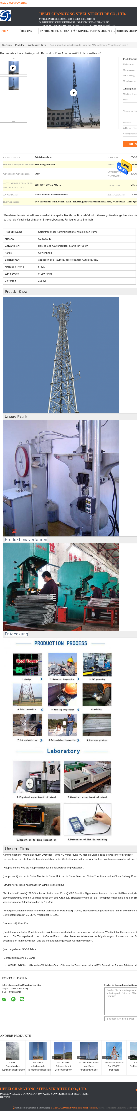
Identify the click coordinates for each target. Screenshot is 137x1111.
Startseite (7, 45)
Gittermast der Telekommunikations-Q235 (80, 965)
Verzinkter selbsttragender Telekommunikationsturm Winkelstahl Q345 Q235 (38, 1069)
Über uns (25, 31)
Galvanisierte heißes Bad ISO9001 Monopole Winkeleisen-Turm (114, 1068)
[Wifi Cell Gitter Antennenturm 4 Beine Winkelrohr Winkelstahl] (63, 1051)
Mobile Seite (20, 1107)
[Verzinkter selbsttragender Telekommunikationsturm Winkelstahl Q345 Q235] (38, 1051)
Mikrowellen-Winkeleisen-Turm (44, 965)
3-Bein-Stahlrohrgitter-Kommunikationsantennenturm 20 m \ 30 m (13, 1068)
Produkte (19, 45)
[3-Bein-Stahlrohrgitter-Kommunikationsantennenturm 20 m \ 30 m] (12, 1051)
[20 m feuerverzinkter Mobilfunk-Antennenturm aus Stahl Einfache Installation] (88, 1051)
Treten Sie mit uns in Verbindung (103, 31)
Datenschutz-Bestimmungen (38, 1107)
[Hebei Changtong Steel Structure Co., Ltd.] (19, 15)
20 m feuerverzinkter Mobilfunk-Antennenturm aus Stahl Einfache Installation (89, 1069)
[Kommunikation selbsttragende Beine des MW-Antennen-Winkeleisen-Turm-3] (13, 83)
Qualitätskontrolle (77, 31)
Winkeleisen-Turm (37, 45)
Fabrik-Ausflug (51, 31)
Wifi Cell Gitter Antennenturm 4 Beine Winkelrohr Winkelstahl (63, 1068)
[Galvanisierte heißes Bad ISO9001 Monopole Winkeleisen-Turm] (114, 1051)
